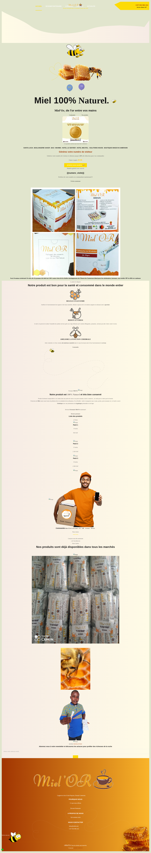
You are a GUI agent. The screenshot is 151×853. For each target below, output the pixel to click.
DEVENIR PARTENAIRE (54, 6)
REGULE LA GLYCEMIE (75, 301)
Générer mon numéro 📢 (75, 165)
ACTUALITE (91, 6)
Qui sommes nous (75, 817)
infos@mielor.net (73, 826)
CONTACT (79, 6)
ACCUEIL (38, 6)
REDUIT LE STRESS (75, 320)
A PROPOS (69, 6)
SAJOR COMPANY (78, 848)
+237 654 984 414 (74, 829)
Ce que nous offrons (75, 803)
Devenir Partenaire (75, 808)
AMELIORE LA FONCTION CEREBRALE (75, 339)
